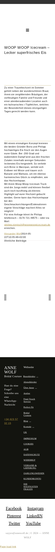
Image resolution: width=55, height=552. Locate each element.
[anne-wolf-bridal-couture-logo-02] (28, 9)
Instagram (35, 508)
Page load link (8, 547)
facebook (14, 508)
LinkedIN (34, 515)
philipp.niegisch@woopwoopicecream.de (27, 225)
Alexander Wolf (12, 234)
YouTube (33, 523)
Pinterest (14, 515)
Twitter (14, 523)
